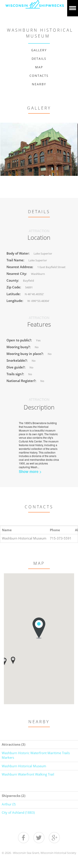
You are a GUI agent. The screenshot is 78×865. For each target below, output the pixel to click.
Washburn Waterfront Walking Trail (28, 774)
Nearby (39, 84)
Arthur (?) (8, 804)
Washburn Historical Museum (24, 766)
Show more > (30, 471)
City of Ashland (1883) (18, 812)
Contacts (39, 76)
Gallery (39, 50)
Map (39, 67)
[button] (13, 660)
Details (39, 59)
